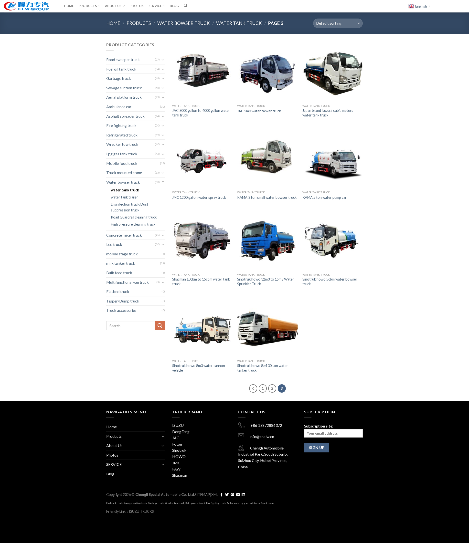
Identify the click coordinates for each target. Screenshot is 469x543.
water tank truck (239, 23)
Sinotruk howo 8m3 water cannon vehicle (198, 368)
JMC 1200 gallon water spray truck (199, 197)
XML (214, 494)
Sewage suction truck (124, 87)
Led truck (114, 244)
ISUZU (178, 425)
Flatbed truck (117, 291)
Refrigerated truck (122, 135)
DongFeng (181, 431)
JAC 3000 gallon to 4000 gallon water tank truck (201, 112)
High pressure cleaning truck (133, 224)
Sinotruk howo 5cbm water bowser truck (329, 281)
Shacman (179, 475)
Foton (177, 444)
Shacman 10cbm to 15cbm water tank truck (201, 281)
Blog (174, 6)
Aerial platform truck (124, 97)
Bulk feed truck (119, 272)
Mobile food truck (121, 163)
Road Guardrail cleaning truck (134, 217)
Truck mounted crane (124, 172)
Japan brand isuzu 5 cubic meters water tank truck (327, 112)
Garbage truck (118, 78)
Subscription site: (318, 426)
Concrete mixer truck (124, 235)
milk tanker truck (120, 263)
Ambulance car (118, 106)
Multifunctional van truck (127, 282)
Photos (136, 6)
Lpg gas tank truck (121, 153)
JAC (175, 437)
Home (69, 6)
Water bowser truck (183, 23)
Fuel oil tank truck (121, 69)
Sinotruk (179, 450)
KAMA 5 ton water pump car (324, 197)
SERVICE (155, 6)
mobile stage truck (122, 253)
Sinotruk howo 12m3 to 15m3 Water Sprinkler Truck (265, 281)
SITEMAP (202, 494)
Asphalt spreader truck (125, 116)
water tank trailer (124, 197)
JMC (176, 462)
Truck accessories (121, 310)
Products (88, 6)
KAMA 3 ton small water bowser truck (267, 197)
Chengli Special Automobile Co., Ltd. (165, 494)
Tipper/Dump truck (122, 301)
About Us (113, 6)
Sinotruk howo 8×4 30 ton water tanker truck (262, 368)
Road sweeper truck (123, 59)
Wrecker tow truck (122, 144)
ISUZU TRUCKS (141, 511)
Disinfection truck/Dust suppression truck (129, 207)
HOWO (179, 456)
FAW (176, 469)
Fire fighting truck (121, 125)
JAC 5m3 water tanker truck (259, 111)
